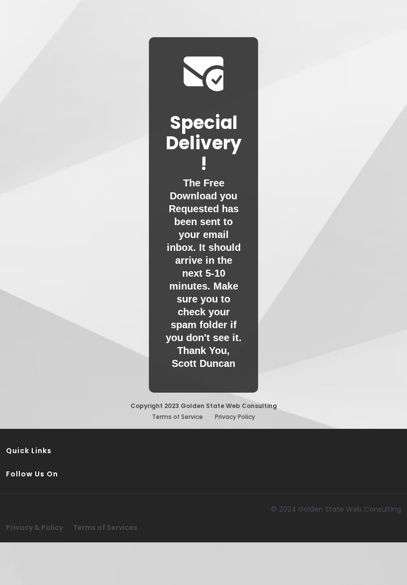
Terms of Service (177, 416)
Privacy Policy (235, 416)
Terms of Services (105, 527)
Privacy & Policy (34, 527)
